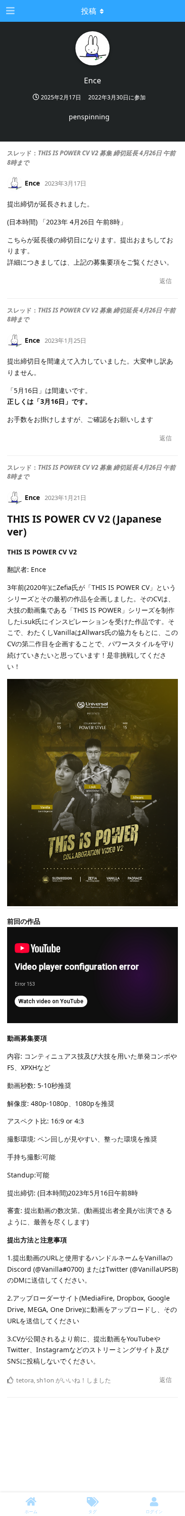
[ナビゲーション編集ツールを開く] (9, 11)
